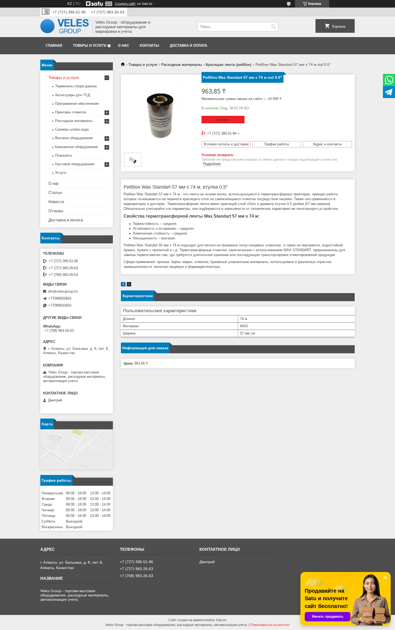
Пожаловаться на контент (270, 625)
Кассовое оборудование (74, 164)
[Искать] (273, 26)
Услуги (60, 173)
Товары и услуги (89, 46)
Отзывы (55, 210)
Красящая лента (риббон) (229, 64)
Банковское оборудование (76, 147)
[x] (129, 285)
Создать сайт (125, 4)
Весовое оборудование (74, 138)
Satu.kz (221, 620)
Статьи (55, 192)
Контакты (149, 46)
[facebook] (123, 285)
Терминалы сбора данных (76, 86)
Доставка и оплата (188, 46)
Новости (56, 201)
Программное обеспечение (77, 104)
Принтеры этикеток (70, 112)
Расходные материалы (181, 64)
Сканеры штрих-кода (72, 129)
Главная (54, 46)
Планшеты (63, 155)
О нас (123, 46)
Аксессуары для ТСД (72, 95)
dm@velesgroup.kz (63, 291)
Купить (223, 120)
